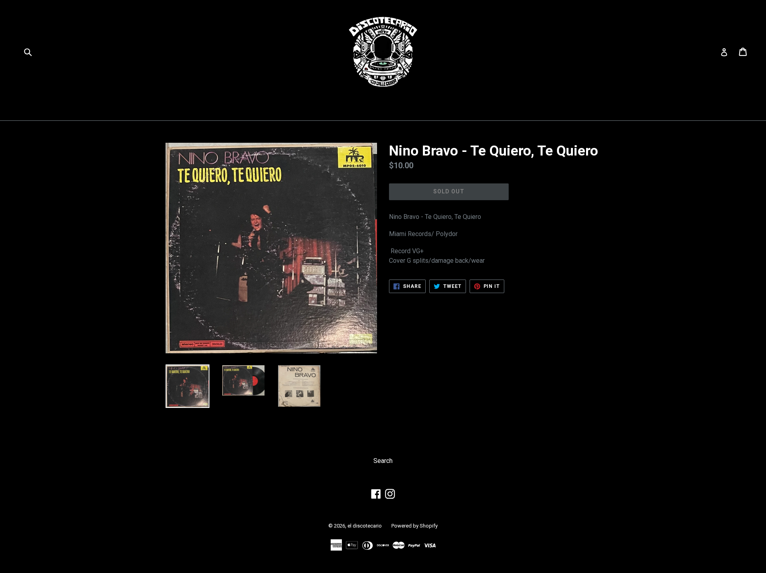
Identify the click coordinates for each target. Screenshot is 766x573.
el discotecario (364, 526)
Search (383, 461)
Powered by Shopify (414, 526)
